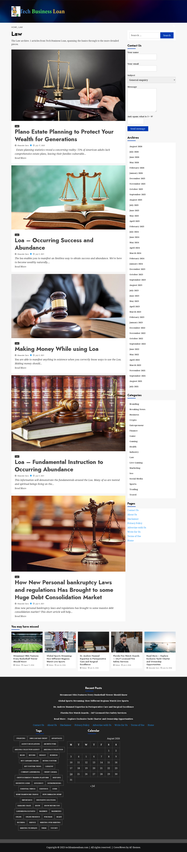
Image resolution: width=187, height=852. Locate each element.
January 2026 (136, 173)
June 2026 (134, 157)
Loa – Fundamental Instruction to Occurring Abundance (59, 466)
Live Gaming (136, 462)
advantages (56, 738)
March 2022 (135, 365)
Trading (134, 489)
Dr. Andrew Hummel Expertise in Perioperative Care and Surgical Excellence (93, 660)
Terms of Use (134, 536)
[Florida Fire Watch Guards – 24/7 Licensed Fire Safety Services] (126, 642)
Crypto (133, 420)
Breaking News (137, 409)
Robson (18, 665)
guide (54, 789)
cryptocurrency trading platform (33, 777)
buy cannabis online (30, 761)
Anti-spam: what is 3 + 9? (140, 116)
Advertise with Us (136, 527)
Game (133, 436)
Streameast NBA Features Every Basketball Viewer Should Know (26, 658)
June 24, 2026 (167, 668)
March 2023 (135, 311)
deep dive (57, 777)
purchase (48, 817)
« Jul (92, 785)
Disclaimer (133, 518)
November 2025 (137, 183)
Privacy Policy (134, 523)
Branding (134, 404)
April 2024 (135, 247)
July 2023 (134, 290)
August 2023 (136, 285)
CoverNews (119, 847)
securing (21, 822)
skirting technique (28, 828)
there (44, 828)
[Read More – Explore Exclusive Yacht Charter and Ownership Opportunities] (160, 642)
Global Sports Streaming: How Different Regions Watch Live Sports (59, 658)
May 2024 (134, 242)
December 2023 (137, 269)
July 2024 (134, 231)
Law (17, 126)
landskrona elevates (25, 811)
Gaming (134, 441)
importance (27, 800)
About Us (132, 514)
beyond (32, 755)
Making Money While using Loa (57, 349)
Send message (137, 128)
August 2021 (136, 381)
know (37, 806)
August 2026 (136, 146)
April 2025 (135, 221)
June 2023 (134, 295)
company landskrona (30, 772)
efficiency (38, 783)
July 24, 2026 (61, 665)
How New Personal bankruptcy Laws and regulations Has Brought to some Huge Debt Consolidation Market (64, 589)
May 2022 (134, 354)
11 (78, 762)
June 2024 (134, 237)
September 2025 (138, 194)
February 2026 (137, 167)
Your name (133, 52)
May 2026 (134, 162)
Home (130, 540)
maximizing (56, 811)
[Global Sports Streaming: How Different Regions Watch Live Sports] (60, 642)
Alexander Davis (23, 145)
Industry (134, 452)
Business (134, 414)
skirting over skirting (50, 822)
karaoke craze (24, 806)
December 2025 (137, 178)
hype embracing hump (52, 794)
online (18, 817)
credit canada (50, 772)
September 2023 (138, 279)
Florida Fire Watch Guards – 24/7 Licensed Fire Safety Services (126, 658)
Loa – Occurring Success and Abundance (54, 244)
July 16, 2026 (94, 668)
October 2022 (136, 338)
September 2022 (138, 343)
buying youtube (50, 761)
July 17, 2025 (40, 145)
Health (133, 446)
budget (42, 755)
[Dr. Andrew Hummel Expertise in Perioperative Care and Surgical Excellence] (93, 642)
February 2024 (137, 258)
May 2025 (134, 215)
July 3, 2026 (127, 665)
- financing (20, 738)
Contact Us (133, 510)
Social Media (136, 478)
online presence (33, 817)
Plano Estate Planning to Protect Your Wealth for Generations (64, 135)
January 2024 (136, 263)
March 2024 (135, 253)
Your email (133, 63)
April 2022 (135, 359)
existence (43, 789)
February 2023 (137, 317)
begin (22, 755)
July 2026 (134, 151)
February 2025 (137, 226)
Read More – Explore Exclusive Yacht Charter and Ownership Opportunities (158, 660)
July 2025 (134, 205)
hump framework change (27, 794)
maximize (43, 811)
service (32, 822)
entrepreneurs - (55, 783)
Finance (134, 430)
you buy (54, 828)
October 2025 (136, 189)
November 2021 (137, 370)
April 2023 (135, 306)
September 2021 (138, 375)
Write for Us (133, 531)
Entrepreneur (137, 425)
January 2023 (136, 322)
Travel (133, 494)
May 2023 (134, 301)
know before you (52, 806)
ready (59, 817)
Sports (133, 484)
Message (132, 86)
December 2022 (137, 327)
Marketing (135, 468)
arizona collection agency (27, 749)
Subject (131, 75)
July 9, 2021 (40, 254)
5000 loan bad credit (38, 738)
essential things (27, 789)
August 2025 (136, 199)
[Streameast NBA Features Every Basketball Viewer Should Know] (27, 642)
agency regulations (30, 744)
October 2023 (136, 274)
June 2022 (134, 349)
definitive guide (23, 783)
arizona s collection (53, 749)
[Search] (174, 26)
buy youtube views (32, 766)
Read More (20, 158)
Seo (131, 473)
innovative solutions (46, 800)
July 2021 (134, 386)
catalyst (49, 766)
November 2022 (137, 333)
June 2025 (134, 210)
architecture (50, 744)
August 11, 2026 (29, 665)
